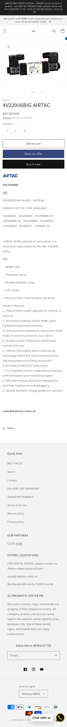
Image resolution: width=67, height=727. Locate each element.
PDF (5, 192)
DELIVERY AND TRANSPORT (23, 488)
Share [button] (10, 428)
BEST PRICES (15, 463)
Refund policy (15, 513)
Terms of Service (17, 505)
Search (11, 471)
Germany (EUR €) (31, 693)
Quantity (7, 123)
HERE (19, 543)
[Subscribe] (55, 655)
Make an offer (33, 153)
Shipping (7, 117)
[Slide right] (42, 92)
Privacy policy (15, 521)
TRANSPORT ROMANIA (20, 497)
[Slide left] (25, 92)
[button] (5, 31)
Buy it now (33, 164)
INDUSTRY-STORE (23, 720)
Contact (12, 480)
